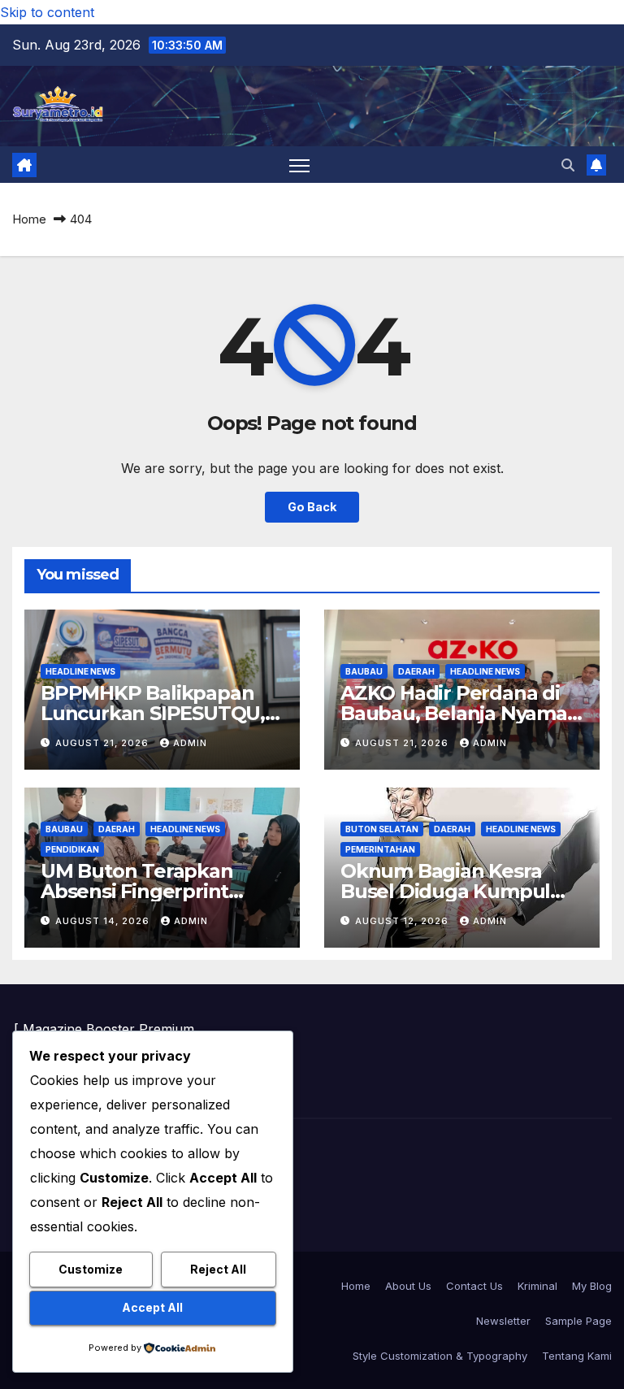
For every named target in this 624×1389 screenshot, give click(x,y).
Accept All (152, 1307)
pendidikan (72, 849)
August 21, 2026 (103, 743)
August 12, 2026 (403, 921)
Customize (90, 1269)
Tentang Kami (577, 1355)
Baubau (364, 671)
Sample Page (578, 1320)
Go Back (312, 507)
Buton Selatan (381, 829)
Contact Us (474, 1285)
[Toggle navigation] (299, 165)
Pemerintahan (380, 849)
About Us (408, 1285)
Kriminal (537, 1285)
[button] (567, 165)
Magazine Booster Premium (108, 1029)
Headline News (80, 671)
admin (190, 743)
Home (29, 219)
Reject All (218, 1269)
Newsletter (503, 1320)
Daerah (416, 671)
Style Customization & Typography (440, 1355)
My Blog (592, 1285)
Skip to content (47, 12)
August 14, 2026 (104, 921)
